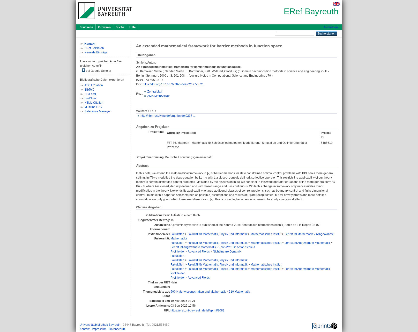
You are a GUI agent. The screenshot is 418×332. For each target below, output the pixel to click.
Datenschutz (117, 329)
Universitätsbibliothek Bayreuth (100, 324)
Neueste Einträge (95, 52)
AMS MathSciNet (158, 96)
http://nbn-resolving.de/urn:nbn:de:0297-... (168, 115)
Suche (120, 27)
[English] (336, 4)
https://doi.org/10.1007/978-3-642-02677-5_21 (173, 84)
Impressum (99, 329)
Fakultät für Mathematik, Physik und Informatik (217, 234)
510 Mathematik (239, 291)
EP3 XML (90, 94)
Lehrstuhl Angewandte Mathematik (307, 243)
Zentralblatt (154, 91)
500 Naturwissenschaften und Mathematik (198, 291)
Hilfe (132, 27)
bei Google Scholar (98, 70)
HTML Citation (93, 102)
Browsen (104, 27)
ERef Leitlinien (94, 48)
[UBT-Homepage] (105, 20)
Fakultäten (177, 234)
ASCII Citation (93, 85)
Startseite (86, 27)
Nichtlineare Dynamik (227, 251)
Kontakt (85, 329)
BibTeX (89, 89)
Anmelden (331, 27)
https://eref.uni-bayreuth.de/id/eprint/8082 (197, 310)
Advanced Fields (199, 251)
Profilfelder (178, 251)
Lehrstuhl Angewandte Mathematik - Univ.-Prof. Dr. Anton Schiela (213, 247)
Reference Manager (97, 111)
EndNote (90, 98)
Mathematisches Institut (266, 234)
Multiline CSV (93, 107)
